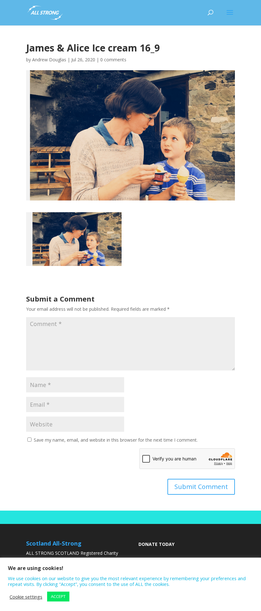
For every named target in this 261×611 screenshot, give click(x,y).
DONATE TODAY (156, 544)
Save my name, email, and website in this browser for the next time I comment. (116, 440)
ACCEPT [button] (58, 596)
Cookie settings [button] (26, 597)
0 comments (113, 60)
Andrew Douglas (49, 60)
